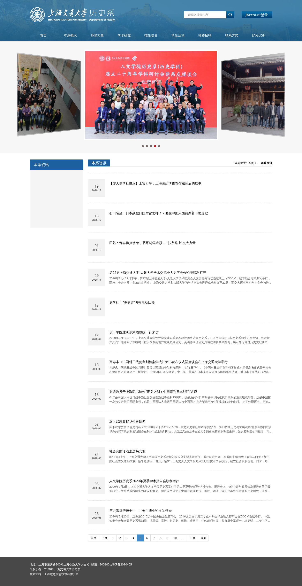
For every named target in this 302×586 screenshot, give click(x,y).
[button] (143, 146)
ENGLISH (258, 35)
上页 (104, 538)
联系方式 (231, 35)
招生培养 (151, 35)
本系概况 (70, 35)
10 (175, 538)
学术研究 (124, 35)
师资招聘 (204, 35)
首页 (43, 35)
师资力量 (97, 35)
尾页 (203, 538)
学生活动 (177, 35)
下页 (192, 538)
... (183, 538)
